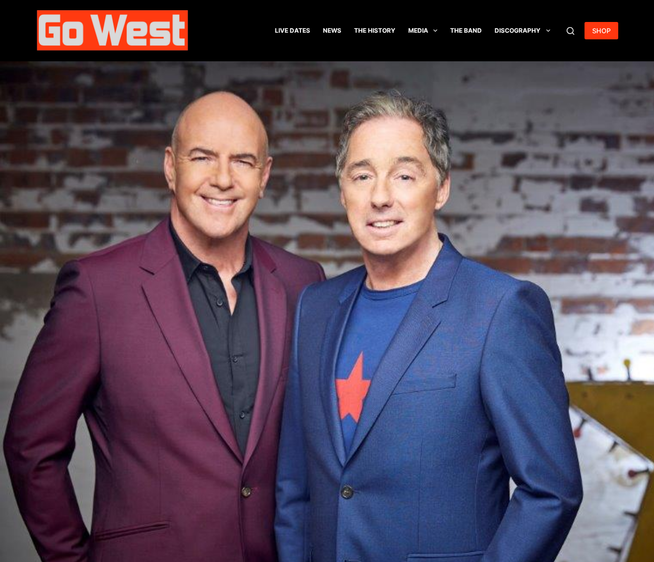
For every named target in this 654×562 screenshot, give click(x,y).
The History (374, 30)
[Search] (570, 31)
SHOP (601, 31)
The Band (466, 30)
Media (418, 30)
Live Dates (292, 30)
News (332, 30)
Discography (518, 30)
